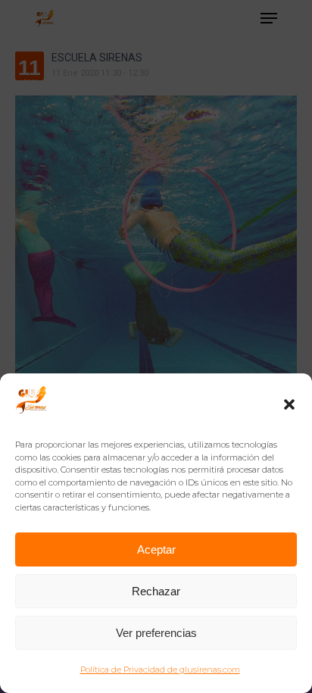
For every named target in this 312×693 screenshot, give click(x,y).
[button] (289, 404)
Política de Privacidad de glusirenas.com (160, 669)
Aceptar (156, 549)
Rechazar (156, 591)
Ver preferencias (156, 632)
